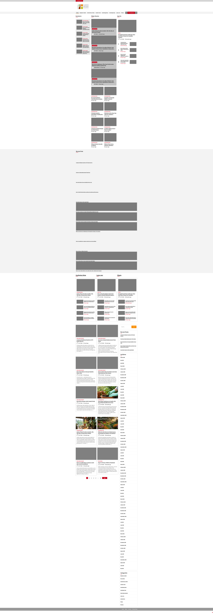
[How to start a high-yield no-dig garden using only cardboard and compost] (79, 22)
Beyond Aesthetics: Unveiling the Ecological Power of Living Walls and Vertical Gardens (97, 98)
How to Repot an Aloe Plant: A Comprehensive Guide (125, 49)
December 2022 (123, 473)
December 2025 (123, 374)
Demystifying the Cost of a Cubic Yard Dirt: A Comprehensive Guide (110, 307)
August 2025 (122, 383)
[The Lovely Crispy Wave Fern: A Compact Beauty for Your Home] (133, 62)
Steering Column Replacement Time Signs (83, 172)
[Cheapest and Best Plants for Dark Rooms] (97, 122)
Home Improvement (80, 338)
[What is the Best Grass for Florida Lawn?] (100, 313)
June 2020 (122, 553)
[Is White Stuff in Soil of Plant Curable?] (110, 122)
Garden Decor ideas (90, 12)
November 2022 (123, 475)
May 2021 (122, 527)
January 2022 (122, 504)
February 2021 (123, 536)
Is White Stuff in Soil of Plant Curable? (109, 129)
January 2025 (122, 403)
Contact (129, 609)
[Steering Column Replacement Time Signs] (106, 167)
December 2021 (123, 507)
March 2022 (122, 499)
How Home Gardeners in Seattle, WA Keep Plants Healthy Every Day (87, 211)
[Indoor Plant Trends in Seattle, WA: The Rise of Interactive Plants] (103, 27)
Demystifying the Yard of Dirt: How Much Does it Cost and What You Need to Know (109, 301)
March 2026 (122, 366)
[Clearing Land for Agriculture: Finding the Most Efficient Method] (97, 106)
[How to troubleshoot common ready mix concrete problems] (106, 236)
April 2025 (122, 394)
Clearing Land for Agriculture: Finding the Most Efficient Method (97, 114)
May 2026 (122, 360)
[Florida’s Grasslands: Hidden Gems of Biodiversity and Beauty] (110, 91)
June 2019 (122, 565)
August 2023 (122, 449)
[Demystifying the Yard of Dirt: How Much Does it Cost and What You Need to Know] (100, 302)
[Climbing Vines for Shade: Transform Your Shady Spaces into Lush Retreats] (79, 46)
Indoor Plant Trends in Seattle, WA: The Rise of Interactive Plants (103, 31)
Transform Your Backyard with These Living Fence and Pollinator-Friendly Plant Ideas (125, 43)
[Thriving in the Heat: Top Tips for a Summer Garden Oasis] (110, 106)
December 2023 (123, 441)
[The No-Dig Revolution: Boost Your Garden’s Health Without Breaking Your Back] (106, 285)
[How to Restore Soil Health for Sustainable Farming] (79, 28)
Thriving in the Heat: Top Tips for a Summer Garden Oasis (110, 114)
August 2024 (122, 418)
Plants (122, 12)
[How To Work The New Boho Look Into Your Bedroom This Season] (106, 187)
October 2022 (122, 478)
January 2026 (122, 371)
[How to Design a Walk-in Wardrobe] (106, 246)
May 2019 (122, 568)
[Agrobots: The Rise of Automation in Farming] (79, 34)
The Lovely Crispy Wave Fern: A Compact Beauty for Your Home (125, 61)
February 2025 (123, 400)
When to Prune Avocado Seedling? (96, 144)
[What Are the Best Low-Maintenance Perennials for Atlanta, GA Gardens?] (106, 226)
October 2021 (122, 513)
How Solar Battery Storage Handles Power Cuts (84, 182)
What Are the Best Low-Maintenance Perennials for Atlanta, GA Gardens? (88, 231)
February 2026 (123, 368)
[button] (126, 13)
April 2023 (122, 461)
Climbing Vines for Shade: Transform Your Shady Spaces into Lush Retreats (86, 46)
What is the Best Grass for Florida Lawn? (109, 312)
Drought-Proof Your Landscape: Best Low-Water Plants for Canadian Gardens (126, 36)
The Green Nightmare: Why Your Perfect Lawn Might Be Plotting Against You (103, 65)
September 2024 (123, 415)
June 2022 (122, 490)
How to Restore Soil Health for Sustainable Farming (86, 28)
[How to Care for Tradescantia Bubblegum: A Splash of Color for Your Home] (133, 56)
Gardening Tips (112, 12)
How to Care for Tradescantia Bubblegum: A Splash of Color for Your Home (124, 55)
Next (105, 478)
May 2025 (122, 392)
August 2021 (122, 519)
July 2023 (122, 452)
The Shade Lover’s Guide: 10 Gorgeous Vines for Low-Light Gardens (86, 40)
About (126, 609)
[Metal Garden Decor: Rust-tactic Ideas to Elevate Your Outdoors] (79, 52)
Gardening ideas (105, 12)
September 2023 (123, 446)
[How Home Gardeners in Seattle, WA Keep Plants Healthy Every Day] (106, 207)
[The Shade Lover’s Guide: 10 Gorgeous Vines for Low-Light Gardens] (79, 40)
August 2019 (122, 562)
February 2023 (123, 467)
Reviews (121, 604)
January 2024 (122, 438)
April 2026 (122, 363)
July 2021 (122, 522)
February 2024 (123, 435)
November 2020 (123, 545)
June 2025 (122, 389)
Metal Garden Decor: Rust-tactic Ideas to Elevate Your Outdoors (86, 52)
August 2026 (122, 357)
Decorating (122, 578)
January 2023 (122, 470)
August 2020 (122, 551)
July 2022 (122, 487)
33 (100, 478)
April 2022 (122, 496)
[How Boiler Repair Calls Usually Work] (106, 197)
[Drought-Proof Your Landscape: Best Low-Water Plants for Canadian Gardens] (127, 26)
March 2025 (122, 397)
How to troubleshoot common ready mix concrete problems (86, 241)
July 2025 (122, 386)
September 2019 (123, 559)
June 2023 (122, 455)
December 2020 (123, 542)
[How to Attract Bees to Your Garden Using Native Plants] (106, 256)
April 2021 (122, 530)
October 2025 (122, 380)
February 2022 (123, 501)
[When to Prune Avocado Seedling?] (97, 137)
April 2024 (122, 429)
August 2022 (122, 484)
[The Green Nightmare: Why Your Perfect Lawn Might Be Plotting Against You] (103, 60)
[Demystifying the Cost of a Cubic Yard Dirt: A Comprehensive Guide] (100, 307)
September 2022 (123, 481)
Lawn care (118, 12)
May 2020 (122, 556)
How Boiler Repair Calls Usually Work (86, 401)
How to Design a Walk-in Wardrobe (82, 251)
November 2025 (123, 377)
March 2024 (122, 432)
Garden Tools (98, 12)
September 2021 (123, 516)
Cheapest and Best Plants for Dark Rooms (97, 129)
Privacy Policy (134, 609)
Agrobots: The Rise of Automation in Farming (86, 34)
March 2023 (122, 464)
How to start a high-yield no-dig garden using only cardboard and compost (86, 22)
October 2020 (122, 548)
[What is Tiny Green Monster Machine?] (110, 137)
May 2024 (122, 426)
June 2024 (122, 423)
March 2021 (122, 533)
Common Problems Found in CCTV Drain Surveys (84, 162)
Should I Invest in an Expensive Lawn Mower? (110, 318)
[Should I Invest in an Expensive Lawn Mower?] (100, 319)
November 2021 (123, 510)
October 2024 (122, 412)
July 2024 (122, 420)
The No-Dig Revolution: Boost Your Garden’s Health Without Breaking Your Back (105, 294)
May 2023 (122, 458)
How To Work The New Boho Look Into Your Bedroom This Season (87, 192)
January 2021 (122, 539)
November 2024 (123, 409)
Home (77, 12)
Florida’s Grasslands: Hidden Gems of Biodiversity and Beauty (109, 98)
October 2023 (122, 444)
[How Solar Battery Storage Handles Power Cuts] (106, 177)
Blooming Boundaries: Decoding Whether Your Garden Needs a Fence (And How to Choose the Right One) (103, 48)
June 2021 (122, 525)
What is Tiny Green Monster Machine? (108, 144)
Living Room (122, 598)
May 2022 (122, 493)
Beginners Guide (83, 12)
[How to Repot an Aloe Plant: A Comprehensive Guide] (133, 50)
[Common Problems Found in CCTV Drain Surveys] (106, 157)
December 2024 (123, 406)
